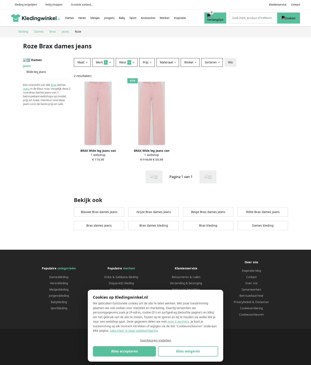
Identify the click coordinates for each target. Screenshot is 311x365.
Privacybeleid (242, 302)
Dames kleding (263, 225)
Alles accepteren (124, 351)
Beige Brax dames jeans (208, 212)
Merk (101, 62)
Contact (295, 4)
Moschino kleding (121, 289)
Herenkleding (59, 283)
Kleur (124, 62)
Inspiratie (180, 18)
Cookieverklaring (251, 308)
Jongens (109, 18)
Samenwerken (251, 289)
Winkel (189, 62)
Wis (230, 62)
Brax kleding (208, 225)
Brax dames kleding (153, 225)
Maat (81, 62)
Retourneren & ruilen (186, 277)
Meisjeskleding (59, 289)
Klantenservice (277, 4)
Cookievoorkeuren (251, 314)
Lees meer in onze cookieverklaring (134, 331)
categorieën (66, 268)
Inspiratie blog (251, 271)
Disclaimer (262, 302)
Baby (122, 18)
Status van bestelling (186, 289)
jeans (26, 89)
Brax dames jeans (99, 225)
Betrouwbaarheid (251, 296)
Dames (69, 18)
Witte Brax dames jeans (263, 212)
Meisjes (95, 18)
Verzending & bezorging (186, 283)
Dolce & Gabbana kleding (121, 277)
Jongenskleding (59, 296)
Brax (53, 85)
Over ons (251, 283)
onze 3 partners (178, 321)
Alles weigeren (188, 351)
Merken (164, 18)
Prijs (146, 62)
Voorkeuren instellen (155, 340)
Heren (82, 18)
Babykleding (59, 302)
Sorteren (211, 62)
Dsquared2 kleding (121, 283)
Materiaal (167, 62)
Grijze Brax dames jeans (153, 212)
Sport (132, 18)
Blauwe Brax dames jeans (99, 212)
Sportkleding (59, 308)
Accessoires (148, 18)
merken (129, 268)
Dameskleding (58, 277)
